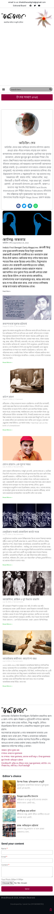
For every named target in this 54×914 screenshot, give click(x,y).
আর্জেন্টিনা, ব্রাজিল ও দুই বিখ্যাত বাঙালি (21, 599)
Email (3, 857)
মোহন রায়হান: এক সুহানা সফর (17, 464)
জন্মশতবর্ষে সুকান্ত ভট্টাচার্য (15, 324)
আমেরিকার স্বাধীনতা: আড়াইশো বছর (20, 659)
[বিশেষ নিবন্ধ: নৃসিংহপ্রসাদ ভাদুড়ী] (9, 786)
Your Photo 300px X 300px (12, 880)
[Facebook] (30, 5)
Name (3, 849)
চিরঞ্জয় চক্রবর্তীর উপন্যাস (27, 796)
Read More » (7, 291)
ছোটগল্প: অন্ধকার (14, 239)
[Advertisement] (27, 57)
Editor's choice (12, 776)
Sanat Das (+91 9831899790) (33, 904)
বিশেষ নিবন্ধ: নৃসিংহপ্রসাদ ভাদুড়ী (30, 781)
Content (4, 865)
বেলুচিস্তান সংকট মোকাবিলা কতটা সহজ (21, 532)
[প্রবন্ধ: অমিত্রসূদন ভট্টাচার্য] (9, 830)
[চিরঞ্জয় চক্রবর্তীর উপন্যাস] (9, 801)
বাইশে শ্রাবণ (8, 397)
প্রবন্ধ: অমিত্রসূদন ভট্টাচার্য (27, 825)
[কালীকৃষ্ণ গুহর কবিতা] (9, 815)
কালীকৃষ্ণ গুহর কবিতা (26, 811)
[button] (19, 5)
